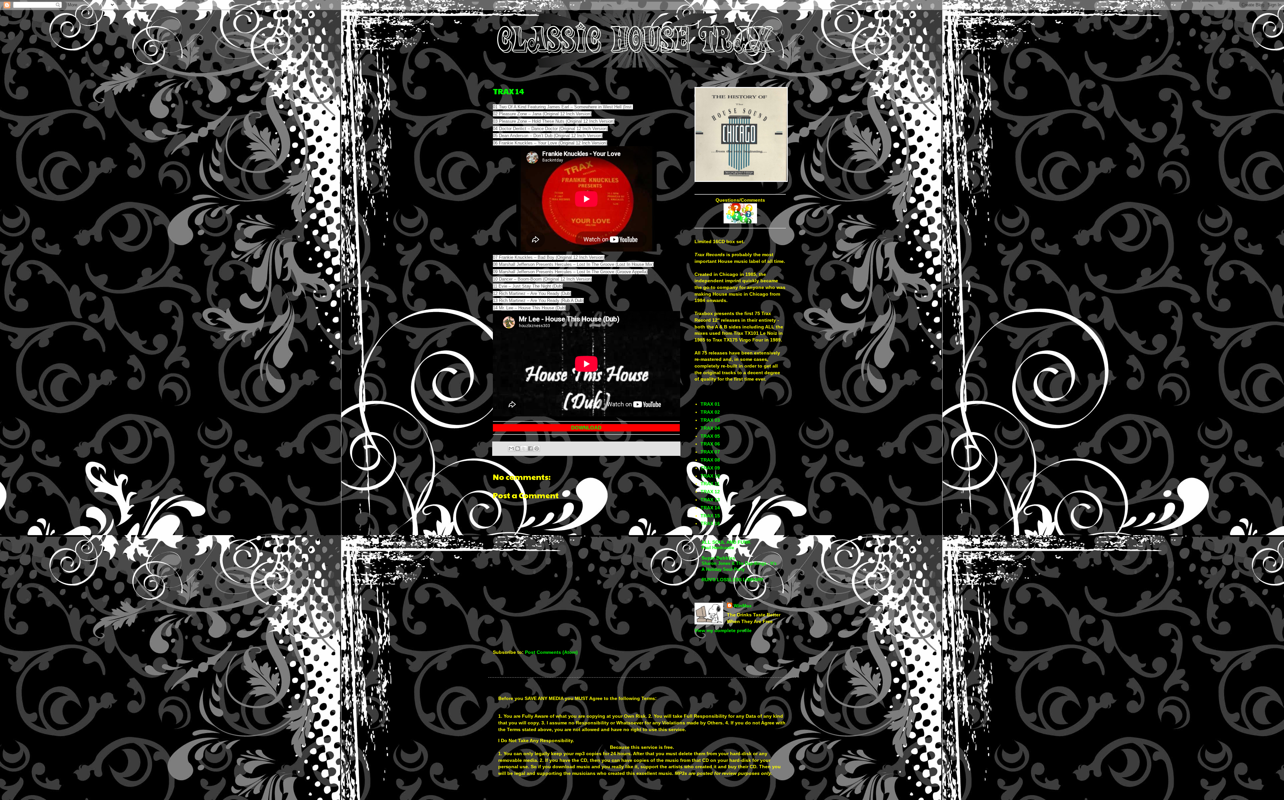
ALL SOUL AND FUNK (726, 542)
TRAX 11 (710, 483)
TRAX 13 (710, 499)
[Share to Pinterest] (536, 448)
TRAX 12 (710, 491)
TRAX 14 (508, 91)
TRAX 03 (710, 420)
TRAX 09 (710, 468)
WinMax (743, 605)
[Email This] (511, 448)
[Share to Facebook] (530, 448)
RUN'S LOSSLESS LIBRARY (732, 579)
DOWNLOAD (586, 427)
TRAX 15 (710, 515)
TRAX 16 (710, 523)
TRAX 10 (710, 476)
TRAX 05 (710, 436)
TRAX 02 (710, 412)
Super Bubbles (718, 558)
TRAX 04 (710, 428)
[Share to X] (524, 448)
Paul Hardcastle (718, 547)
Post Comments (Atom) (551, 652)
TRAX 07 (710, 452)
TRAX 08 (710, 460)
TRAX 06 (710, 443)
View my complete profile (723, 630)
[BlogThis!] (517, 448)
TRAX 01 (710, 404)
